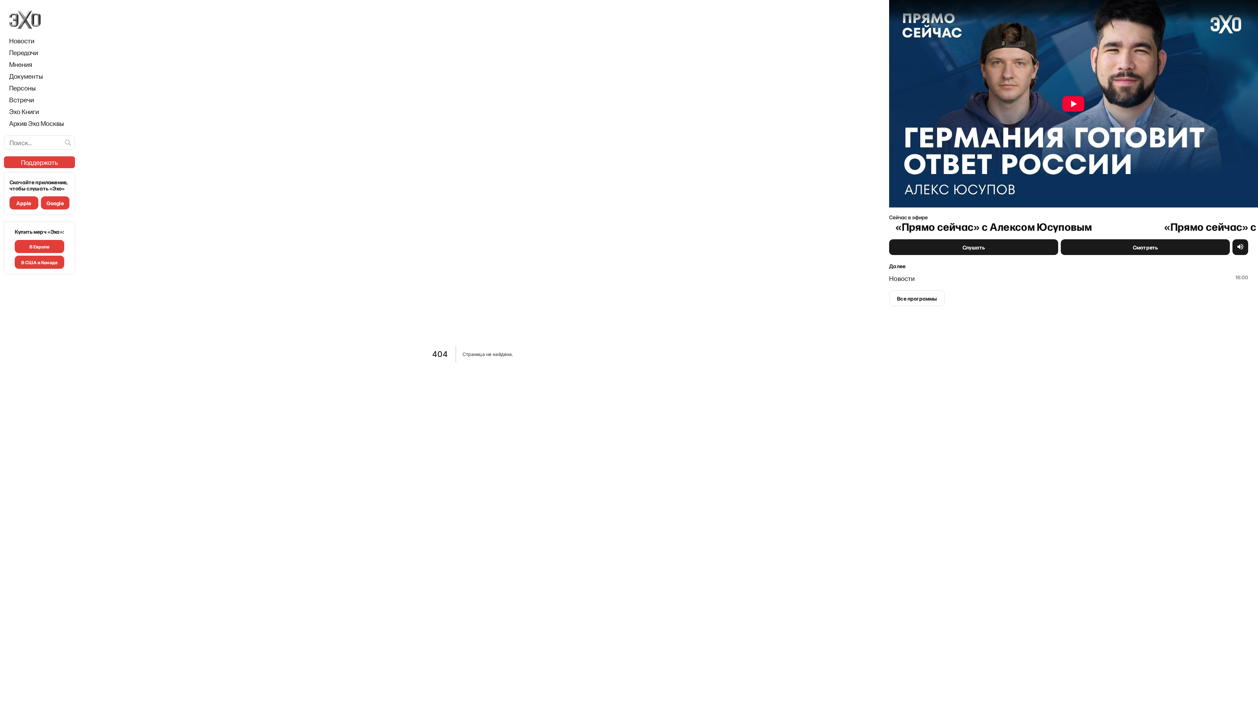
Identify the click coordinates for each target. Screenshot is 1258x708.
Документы (26, 76)
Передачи (23, 52)
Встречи (21, 99)
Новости (21, 40)
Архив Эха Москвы (36, 123)
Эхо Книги (24, 111)
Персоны (22, 88)
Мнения (20, 64)
